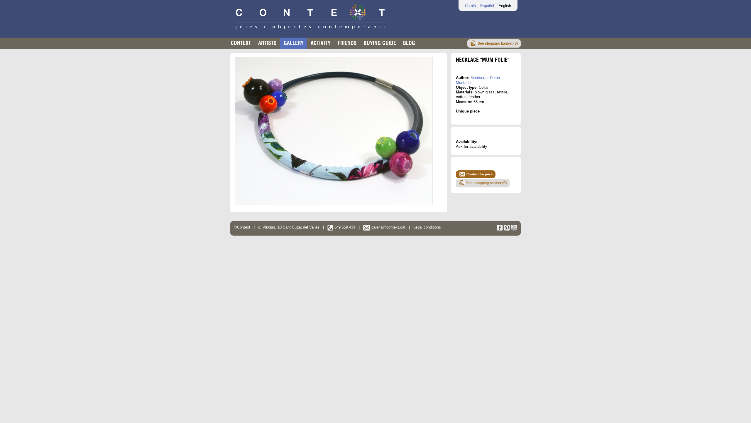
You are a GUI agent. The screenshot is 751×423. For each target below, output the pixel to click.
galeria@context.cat (387, 227)
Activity (321, 43)
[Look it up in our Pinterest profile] (507, 229)
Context (241, 43)
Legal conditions (427, 227)
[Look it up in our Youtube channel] (514, 229)
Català (470, 6)
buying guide (380, 43)
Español (487, 6)
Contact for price (479, 174)
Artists (267, 43)
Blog (409, 43)
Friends (347, 43)
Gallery (294, 43)
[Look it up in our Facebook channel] (500, 229)
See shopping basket (486, 183)
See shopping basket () (498, 43)
